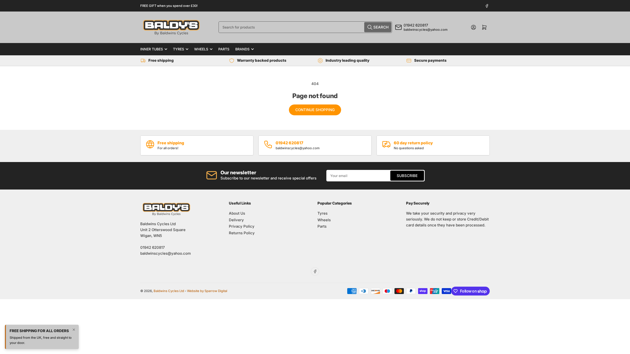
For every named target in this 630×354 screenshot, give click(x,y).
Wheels (201, 49)
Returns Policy (242, 233)
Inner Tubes (151, 49)
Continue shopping (315, 109)
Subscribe (407, 175)
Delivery (236, 220)
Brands (242, 49)
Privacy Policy (241, 226)
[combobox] (305, 27)
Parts (223, 49)
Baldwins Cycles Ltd (169, 291)
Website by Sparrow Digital (207, 291)
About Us (237, 213)
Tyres (178, 49)
